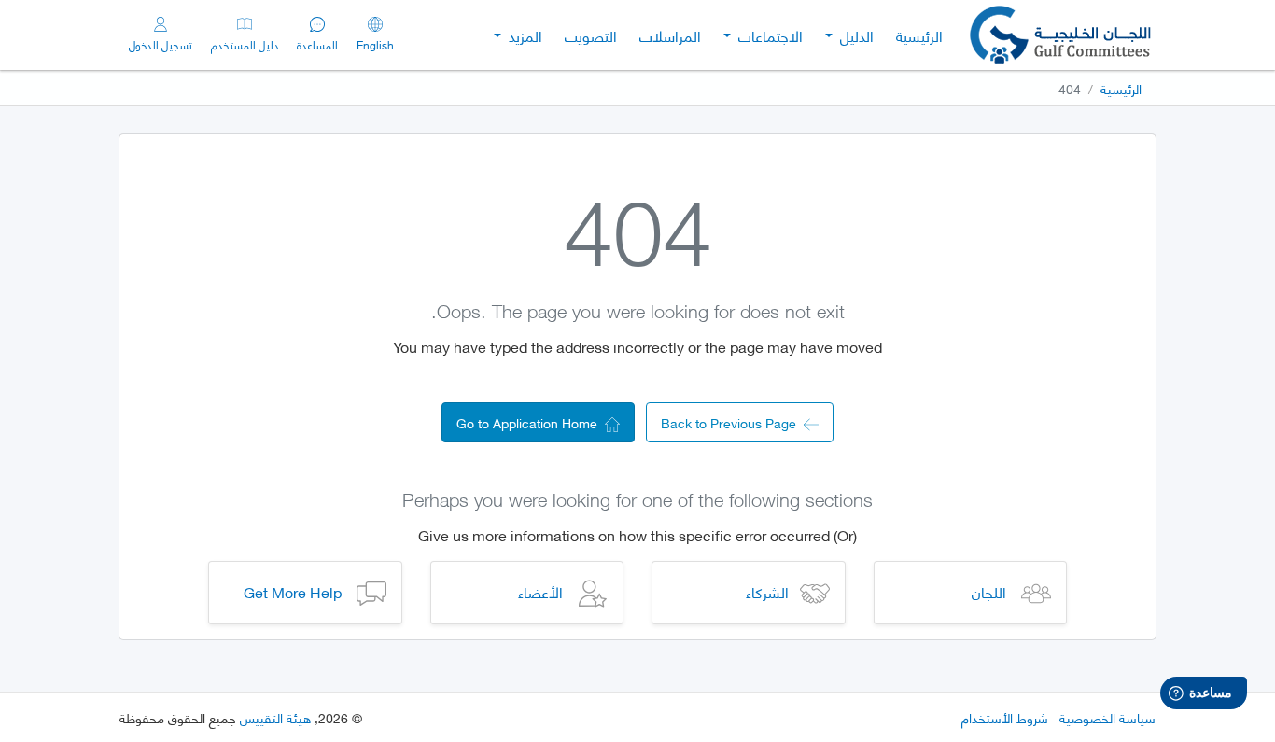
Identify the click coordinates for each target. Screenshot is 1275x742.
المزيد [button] (523, 35)
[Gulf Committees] (1062, 35)
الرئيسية (919, 35)
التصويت (591, 35)
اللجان (989, 592)
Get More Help (293, 592)
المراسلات (670, 35)
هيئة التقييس (275, 717)
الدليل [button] (855, 35)
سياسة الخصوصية (1107, 717)
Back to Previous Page (732, 422)
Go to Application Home (530, 422)
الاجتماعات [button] (769, 35)
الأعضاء (540, 592)
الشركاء (767, 592)
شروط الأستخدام (1004, 717)
